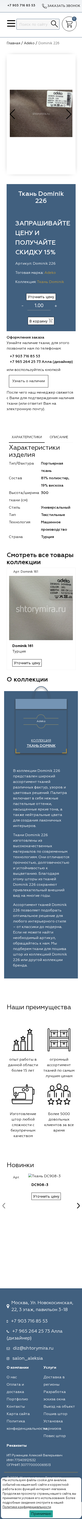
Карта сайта (18, 1414)
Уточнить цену (41, 296)
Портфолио (17, 1399)
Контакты (16, 1407)
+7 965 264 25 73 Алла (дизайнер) (41, 362)
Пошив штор (55, 1414)
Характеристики (27, 437)
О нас (12, 1377)
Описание (59, 437)
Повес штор (55, 1436)
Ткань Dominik (50, 282)
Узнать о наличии (28, 381)
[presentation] (4, 1205)
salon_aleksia (28, 1358)
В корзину (39, 321)
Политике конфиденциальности (27, 1507)
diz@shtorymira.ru (33, 1348)
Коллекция (41, 743)
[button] (69, 114)
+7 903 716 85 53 (21, 5)
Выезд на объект (59, 1407)
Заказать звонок (63, 6)
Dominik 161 (22, 646)
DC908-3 (39, 1185)
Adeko (50, 273)
